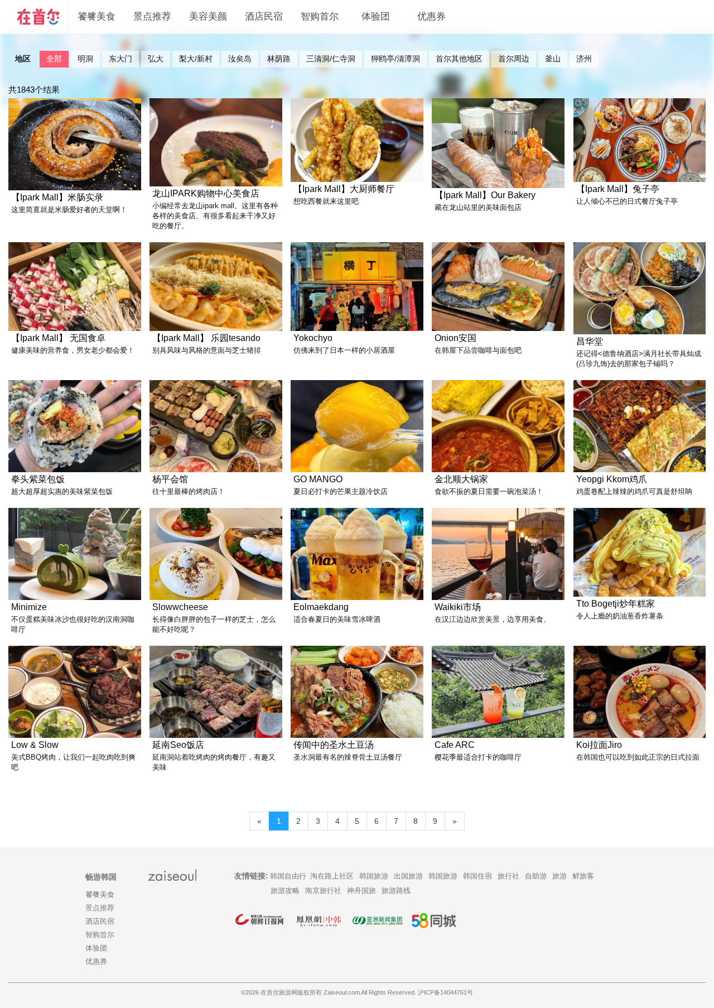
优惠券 (431, 16)
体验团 (375, 16)
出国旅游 (408, 876)
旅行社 (508, 876)
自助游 (536, 876)
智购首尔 (320, 16)
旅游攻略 (285, 890)
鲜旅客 (583, 876)
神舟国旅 (361, 890)
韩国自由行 (288, 876)
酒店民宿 (264, 16)
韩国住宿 (477, 876)
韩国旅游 (373, 876)
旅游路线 (396, 890)
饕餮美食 (96, 16)
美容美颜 (208, 16)
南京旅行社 (323, 890)
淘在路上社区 (332, 876)
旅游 (559, 876)
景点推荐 (152, 16)
